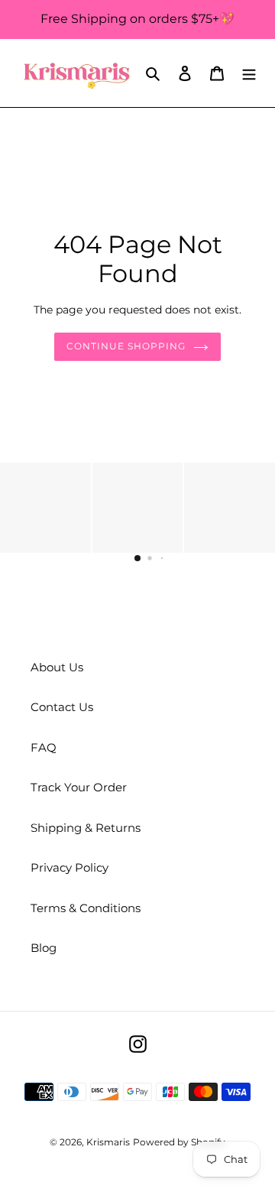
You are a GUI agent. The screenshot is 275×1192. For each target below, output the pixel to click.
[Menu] (249, 73)
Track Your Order (79, 787)
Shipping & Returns (86, 827)
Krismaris (108, 1142)
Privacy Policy (69, 867)
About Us (57, 667)
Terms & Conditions (86, 908)
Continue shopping (126, 346)
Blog (44, 947)
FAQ (44, 747)
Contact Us (62, 707)
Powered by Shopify (179, 1142)
